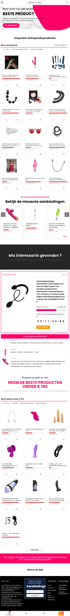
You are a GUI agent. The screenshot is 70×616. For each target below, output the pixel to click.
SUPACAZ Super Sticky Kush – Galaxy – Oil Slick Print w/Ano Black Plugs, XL (57, 111)
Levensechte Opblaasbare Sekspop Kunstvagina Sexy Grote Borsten (10, 179)
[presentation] (3, 214)
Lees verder (37, 327)
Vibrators (13, 340)
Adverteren (51, 600)
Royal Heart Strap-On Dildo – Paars (35, 464)
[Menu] (2, 2)
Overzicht (51, 588)
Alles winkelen (52, 590)
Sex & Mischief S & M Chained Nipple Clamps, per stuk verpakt (11, 430)
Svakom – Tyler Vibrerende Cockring (10, 534)
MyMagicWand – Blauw (24, 225)
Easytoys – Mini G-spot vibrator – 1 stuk (25, 352)
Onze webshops (51, 596)
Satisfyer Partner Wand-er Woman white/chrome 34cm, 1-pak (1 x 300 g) (37, 343)
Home (49, 585)
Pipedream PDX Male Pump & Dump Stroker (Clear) (35, 499)
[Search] (67, 2)
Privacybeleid (63, 585)
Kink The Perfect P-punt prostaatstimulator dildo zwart (56, 500)
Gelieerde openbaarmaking (64, 593)
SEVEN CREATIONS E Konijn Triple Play (35, 179)
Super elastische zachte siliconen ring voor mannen (57, 144)
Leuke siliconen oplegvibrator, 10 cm (35, 430)
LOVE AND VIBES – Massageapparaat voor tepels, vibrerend (9, 465)
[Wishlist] (26, 613)
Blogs (49, 593)
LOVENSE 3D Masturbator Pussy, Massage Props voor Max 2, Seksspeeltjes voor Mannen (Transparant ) (11, 146)
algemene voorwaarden (63, 588)
